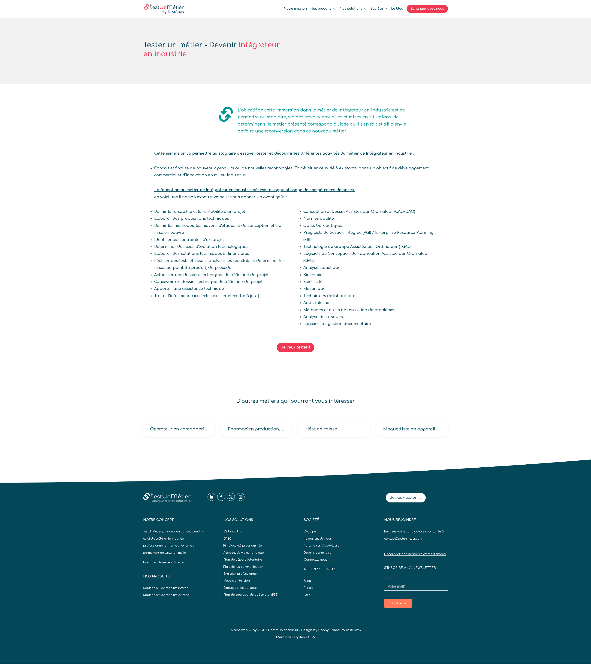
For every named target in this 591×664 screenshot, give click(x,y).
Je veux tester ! (295, 347)
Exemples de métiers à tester (164, 562)
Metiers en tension (236, 580)
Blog (307, 581)
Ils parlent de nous (318, 538)
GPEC (227, 538)
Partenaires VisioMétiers (321, 545)
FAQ (307, 595)
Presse (308, 587)
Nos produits (321, 8)
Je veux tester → (406, 498)
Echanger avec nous (427, 8)
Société (377, 8)
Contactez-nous (315, 559)
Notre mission (295, 8)
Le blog (397, 8)
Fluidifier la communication (243, 566)
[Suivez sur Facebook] (221, 497)
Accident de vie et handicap (243, 552)
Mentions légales (290, 637)
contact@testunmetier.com (403, 538)
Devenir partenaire (317, 552)
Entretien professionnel (240, 573)
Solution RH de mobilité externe (166, 595)
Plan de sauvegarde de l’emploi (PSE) (250, 594)
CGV (311, 637)
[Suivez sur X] (231, 497)
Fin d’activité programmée (242, 545)
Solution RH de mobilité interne (165, 588)
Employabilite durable (239, 587)
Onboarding (232, 531)
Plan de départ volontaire (242, 559)
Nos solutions (351, 8)
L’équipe (310, 531)
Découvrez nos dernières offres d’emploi (415, 554)
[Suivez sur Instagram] (240, 497)
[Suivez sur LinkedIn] (211, 497)
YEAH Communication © (278, 630)
